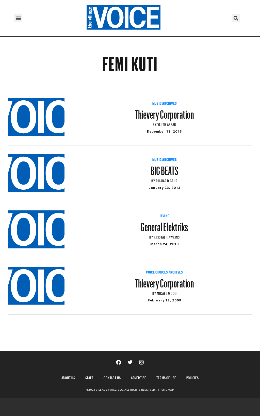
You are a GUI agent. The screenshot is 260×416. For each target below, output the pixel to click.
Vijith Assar (166, 124)
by (155, 124)
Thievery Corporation (164, 112)
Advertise (138, 377)
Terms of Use (166, 377)
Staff (89, 377)
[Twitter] (130, 362)
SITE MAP (167, 389)
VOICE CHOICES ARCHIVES (164, 271)
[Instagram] (141, 362)
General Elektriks (164, 224)
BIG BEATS (164, 168)
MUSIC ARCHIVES (164, 103)
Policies (192, 377)
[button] (18, 18)
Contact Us (112, 377)
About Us (68, 377)
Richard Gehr (167, 180)
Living (165, 215)
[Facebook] (118, 362)
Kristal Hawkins (167, 236)
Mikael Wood (167, 293)
